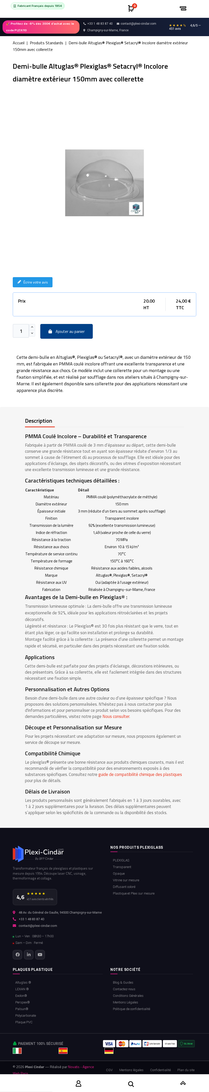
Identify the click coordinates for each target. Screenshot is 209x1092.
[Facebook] (17, 954)
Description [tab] (38, 420)
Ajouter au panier (70, 331)
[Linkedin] (28, 954)
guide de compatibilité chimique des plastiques (140, 774)
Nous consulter (115, 716)
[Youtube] (40, 954)
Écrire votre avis (35, 282)
